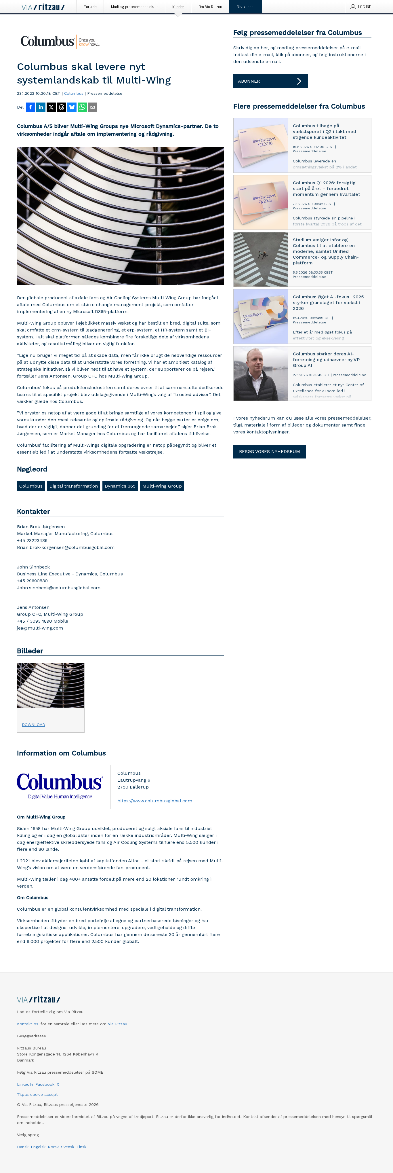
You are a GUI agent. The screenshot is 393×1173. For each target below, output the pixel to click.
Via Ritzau (117, 1024)
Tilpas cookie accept (37, 1094)
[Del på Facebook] (30, 108)
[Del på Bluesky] (72, 108)
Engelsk (38, 1146)
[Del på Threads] (61, 108)
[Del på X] (51, 108)
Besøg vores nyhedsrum (269, 451)
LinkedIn (25, 1084)
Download (33, 724)
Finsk (81, 1146)
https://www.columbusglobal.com (154, 801)
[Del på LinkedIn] (40, 108)
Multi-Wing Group (162, 486)
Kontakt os (27, 1024)
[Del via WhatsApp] (82, 108)
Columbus (73, 93)
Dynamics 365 (120, 486)
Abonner (249, 81)
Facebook (44, 1084)
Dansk (22, 1146)
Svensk (67, 1146)
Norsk (53, 1146)
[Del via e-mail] (92, 108)
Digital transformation (73, 486)
